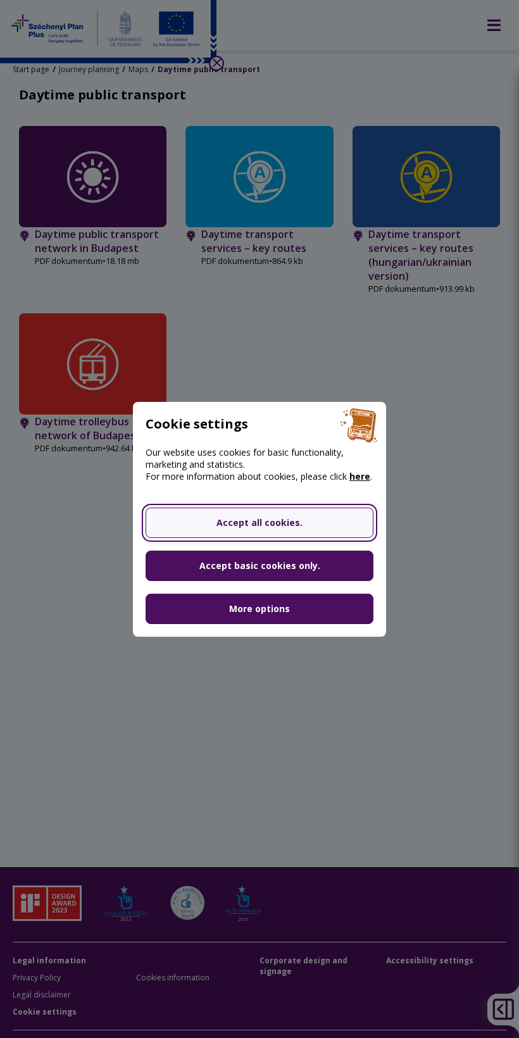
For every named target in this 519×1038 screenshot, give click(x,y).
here (359, 476)
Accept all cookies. (259, 522)
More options (259, 609)
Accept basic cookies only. (259, 566)
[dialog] (259, 519)
